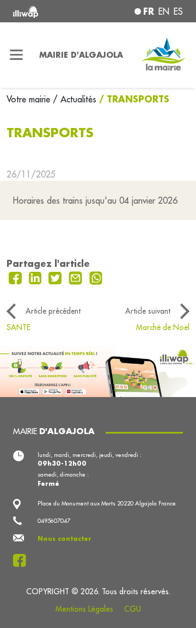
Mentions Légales (84, 609)
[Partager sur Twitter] (56, 276)
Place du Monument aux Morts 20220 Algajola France (107, 503)
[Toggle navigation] (16, 55)
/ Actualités (74, 99)
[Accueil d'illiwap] (45, 11)
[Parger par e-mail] (76, 276)
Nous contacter (64, 538)
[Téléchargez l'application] (98, 370)
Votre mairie (30, 99)
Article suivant (147, 311)
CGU (132, 609)
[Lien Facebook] (22, 560)
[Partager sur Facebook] (17, 276)
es (178, 11)
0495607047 (54, 521)
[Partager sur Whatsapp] (96, 276)
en (163, 11)
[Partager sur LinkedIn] (37, 276)
